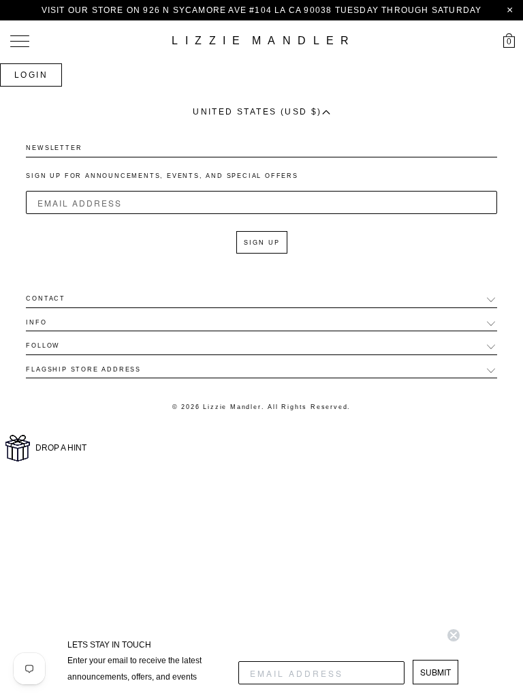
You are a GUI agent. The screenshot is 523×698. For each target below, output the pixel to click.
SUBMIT (435, 672)
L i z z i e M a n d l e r (261, 40)
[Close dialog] (453, 635)
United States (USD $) (257, 112)
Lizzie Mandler (232, 407)
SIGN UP (262, 242)
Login (31, 75)
